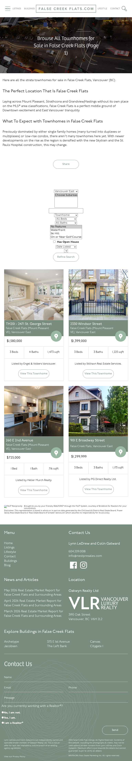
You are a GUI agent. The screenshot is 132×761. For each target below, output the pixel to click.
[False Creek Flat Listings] (66, 14)
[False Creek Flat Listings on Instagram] (83, 567)
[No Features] (66, 227)
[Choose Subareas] (66, 195)
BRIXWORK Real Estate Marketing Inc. (85, 756)
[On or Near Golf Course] (66, 237)
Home (8, 543)
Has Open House (67, 242)
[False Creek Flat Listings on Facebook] (73, 567)
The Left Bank (57, 646)
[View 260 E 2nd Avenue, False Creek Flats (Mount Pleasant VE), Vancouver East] (33, 411)
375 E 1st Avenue (58, 641)
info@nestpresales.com (85, 556)
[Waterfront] (66, 230)
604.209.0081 (77, 551)
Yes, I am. (10, 718)
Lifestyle (102, 9)
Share (66, 164)
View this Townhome (33, 373)
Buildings (29, 9)
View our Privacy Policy (14, 757)
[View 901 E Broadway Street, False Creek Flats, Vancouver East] (98, 411)
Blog (7, 565)
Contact (115, 9)
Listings (17, 9)
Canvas (95, 641)
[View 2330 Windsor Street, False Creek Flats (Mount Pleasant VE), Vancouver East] (98, 294)
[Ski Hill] (66, 234)
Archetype (11, 641)
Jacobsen (10, 646)
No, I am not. (12, 712)
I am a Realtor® (13, 723)
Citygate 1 (96, 646)
